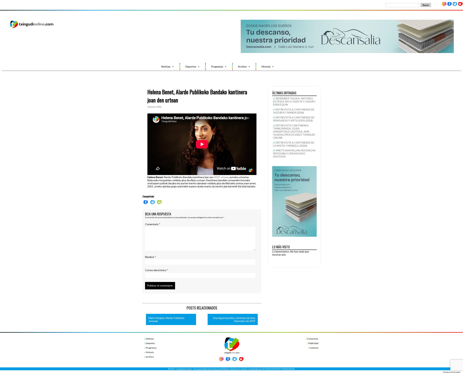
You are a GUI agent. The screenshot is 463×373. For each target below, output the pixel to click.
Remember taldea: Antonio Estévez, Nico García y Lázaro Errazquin (294, 101)
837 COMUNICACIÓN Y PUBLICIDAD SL (278, 369)
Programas (217, 66)
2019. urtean (221, 177)
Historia (266, 66)
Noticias (166, 66)
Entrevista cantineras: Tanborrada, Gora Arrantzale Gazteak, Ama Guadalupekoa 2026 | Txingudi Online (294, 131)
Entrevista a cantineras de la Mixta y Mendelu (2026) (293, 144)
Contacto (313, 347)
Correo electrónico (156, 270)
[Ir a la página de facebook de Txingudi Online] (449, 5)
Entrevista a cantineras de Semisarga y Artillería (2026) (293, 119)
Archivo (242, 66)
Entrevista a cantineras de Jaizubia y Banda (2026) (293, 111)
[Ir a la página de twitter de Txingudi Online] (455, 5)
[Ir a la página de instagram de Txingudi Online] (444, 5)
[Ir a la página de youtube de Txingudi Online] (460, 5)
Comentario (152, 224)
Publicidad (313, 343)
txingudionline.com (184, 369)
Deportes (190, 66)
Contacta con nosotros (238, 369)
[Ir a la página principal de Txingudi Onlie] (31, 27)
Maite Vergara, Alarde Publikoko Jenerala (166, 319)
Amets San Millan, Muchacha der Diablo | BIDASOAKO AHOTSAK (294, 153)
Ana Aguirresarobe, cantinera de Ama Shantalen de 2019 (234, 319)
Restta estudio (455, 372)
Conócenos (312, 338)
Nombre (150, 256)
